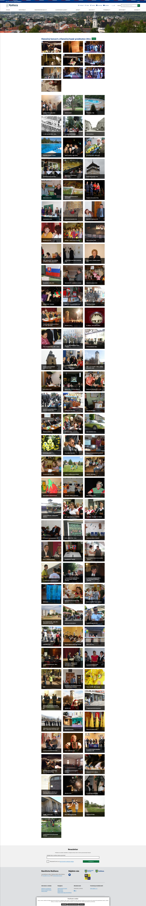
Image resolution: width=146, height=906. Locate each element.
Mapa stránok (60, 889)
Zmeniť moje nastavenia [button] (73, 904)
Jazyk (138, 1)
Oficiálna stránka (13, 1)
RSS (75, 890)
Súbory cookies (44, 891)
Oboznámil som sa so (62, 861)
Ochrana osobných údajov (46, 889)
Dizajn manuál (60, 891)
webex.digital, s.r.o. (93, 888)
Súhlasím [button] (64, 904)
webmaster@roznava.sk (57, 875)
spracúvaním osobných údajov (67, 861)
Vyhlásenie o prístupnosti (46, 888)
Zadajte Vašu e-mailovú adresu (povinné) (56, 855)
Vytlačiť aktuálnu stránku (62, 888)
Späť (94, 38)
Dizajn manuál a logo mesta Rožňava (65, 892)
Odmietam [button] (82, 904)
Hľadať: (119, 5)
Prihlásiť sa (91, 861)
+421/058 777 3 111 (46, 875)
